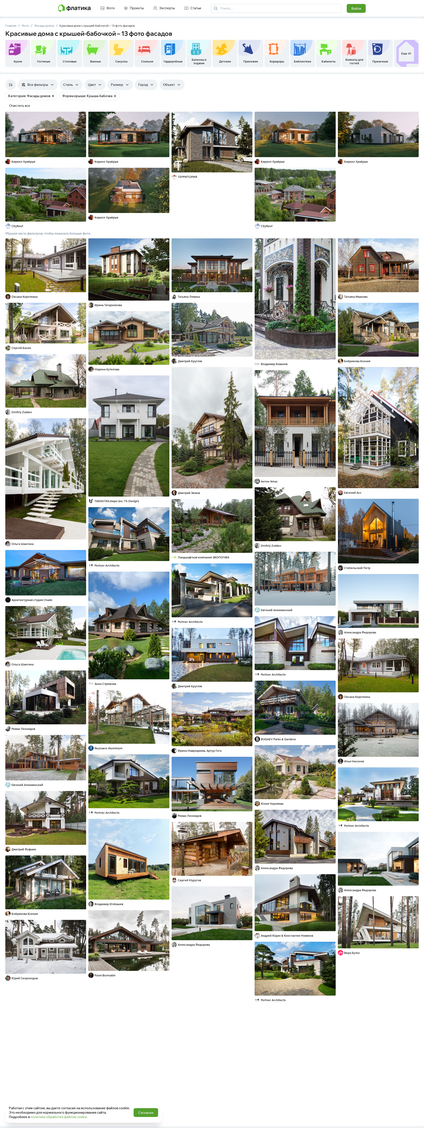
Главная (10, 25)
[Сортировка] (10, 84)
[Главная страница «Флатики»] (74, 8)
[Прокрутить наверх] (416, 1120)
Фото (25, 25)
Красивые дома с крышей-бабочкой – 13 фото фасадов (97, 25)
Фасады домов (44, 25)
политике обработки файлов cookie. (59, 1117)
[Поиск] (215, 8)
